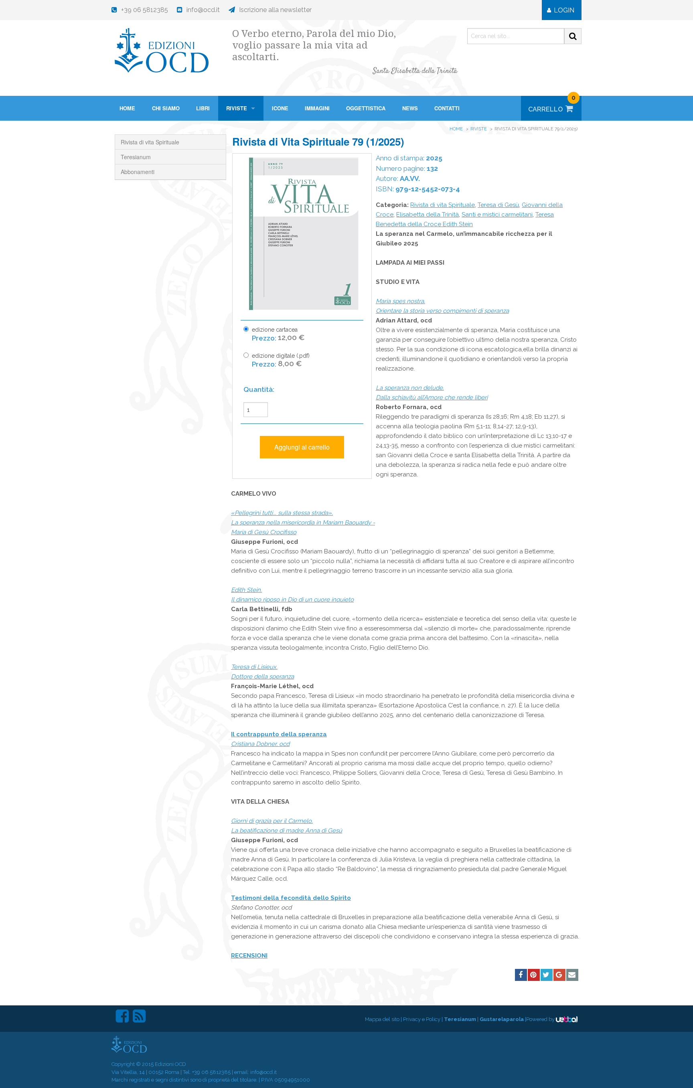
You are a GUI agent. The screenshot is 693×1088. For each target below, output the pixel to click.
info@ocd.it (263, 1072)
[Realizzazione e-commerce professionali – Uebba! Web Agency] (567, 1019)
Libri (203, 108)
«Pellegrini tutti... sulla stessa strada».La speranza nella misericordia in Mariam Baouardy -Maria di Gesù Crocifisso (303, 522)
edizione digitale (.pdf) (281, 360)
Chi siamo (166, 108)
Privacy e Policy (421, 1019)
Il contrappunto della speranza (279, 734)
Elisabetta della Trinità (427, 214)
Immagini (317, 108)
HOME (127, 108)
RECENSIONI (249, 955)
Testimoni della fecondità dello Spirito (291, 898)
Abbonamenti (137, 172)
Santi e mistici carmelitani (497, 214)
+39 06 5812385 (211, 1072)
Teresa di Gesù (498, 205)
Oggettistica (365, 108)
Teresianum (136, 157)
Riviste (236, 108)
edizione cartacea (278, 334)
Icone (280, 108)
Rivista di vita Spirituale (150, 142)
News (410, 108)
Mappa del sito (382, 1019)
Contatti (447, 108)
